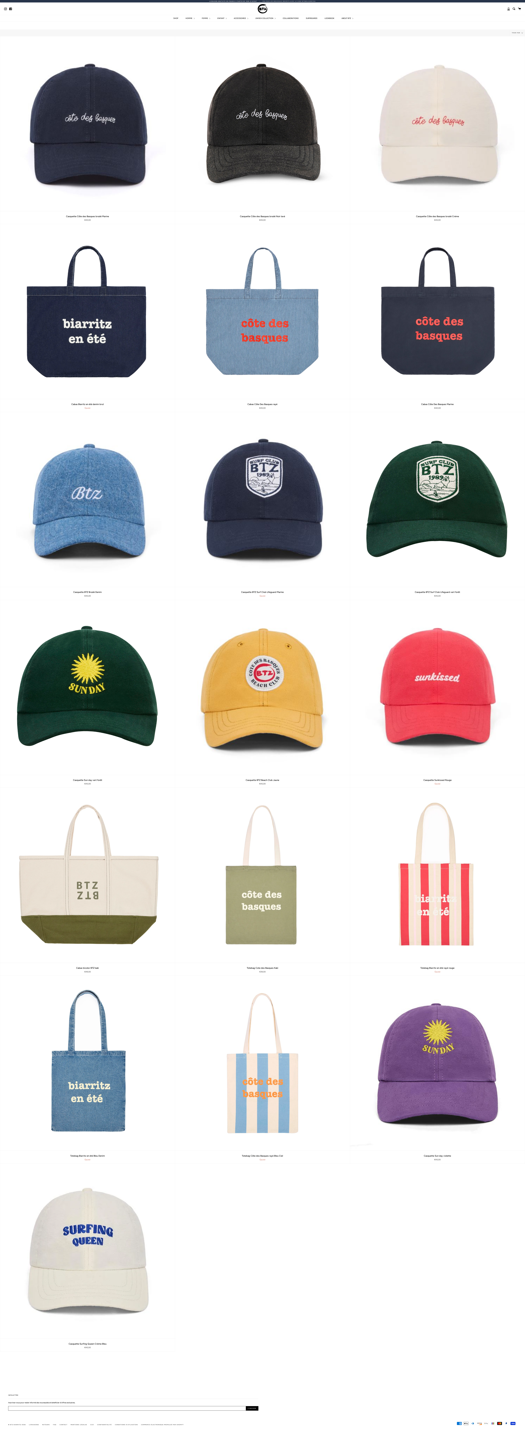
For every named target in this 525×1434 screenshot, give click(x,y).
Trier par (516, 32)
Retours (46, 1424)
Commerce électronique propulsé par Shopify (162, 1424)
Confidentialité (104, 1424)
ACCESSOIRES (240, 18)
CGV (92, 1424)
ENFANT (221, 18)
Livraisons (34, 1424)
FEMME (205, 18)
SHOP (175, 18)
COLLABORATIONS (291, 18)
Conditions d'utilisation (126, 1424)
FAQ (54, 1424)
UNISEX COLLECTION (264, 18)
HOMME (189, 18)
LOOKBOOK (329, 18)
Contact (63, 1424)
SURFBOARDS (311, 18)
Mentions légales (79, 1424)
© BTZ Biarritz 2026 (17, 1424)
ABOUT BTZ (346, 18)
